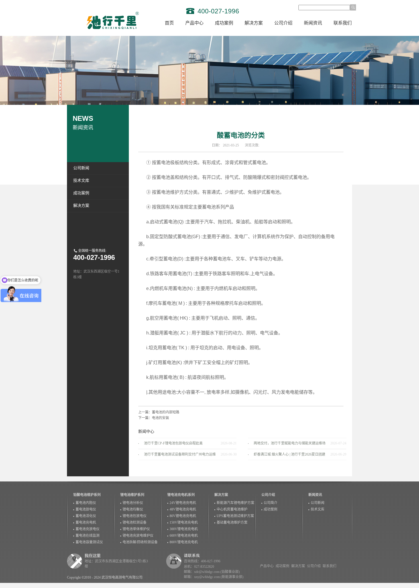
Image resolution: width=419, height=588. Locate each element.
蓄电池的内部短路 (165, 412)
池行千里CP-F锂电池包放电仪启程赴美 (173, 443)
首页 (169, 23)
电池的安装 (160, 418)
